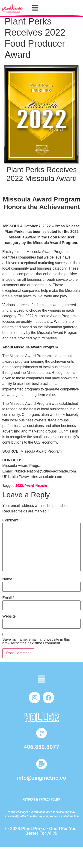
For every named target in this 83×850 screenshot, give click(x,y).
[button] (35, 8)
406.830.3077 (41, 747)
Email (8, 598)
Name (8, 579)
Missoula (41, 485)
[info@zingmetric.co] (41, 764)
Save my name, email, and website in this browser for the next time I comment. (36, 641)
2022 (19, 485)
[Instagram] (34, 697)
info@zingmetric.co (41, 778)
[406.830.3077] (41, 733)
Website (9, 616)
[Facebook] (48, 697)
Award (29, 485)
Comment (11, 520)
